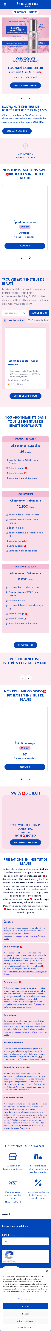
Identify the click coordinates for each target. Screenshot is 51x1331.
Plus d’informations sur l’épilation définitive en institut (24, 1058)
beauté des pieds (33, 1087)
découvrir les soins (17, 131)
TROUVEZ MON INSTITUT (25, 85)
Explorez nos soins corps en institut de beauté (24, 1005)
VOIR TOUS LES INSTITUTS (25, 396)
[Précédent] (21, 257)
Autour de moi (39, 313)
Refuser (25, 1313)
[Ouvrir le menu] (5, 4)
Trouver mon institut (25, 12)
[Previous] (22, 677)
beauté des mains (16, 1087)
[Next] (29, 677)
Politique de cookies (24, 1327)
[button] (47, 1271)
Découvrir (25, 245)
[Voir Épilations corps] (24, 723)
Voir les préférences (25, 1321)
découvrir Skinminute (25, 842)
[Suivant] (30, 257)
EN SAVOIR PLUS (25, 645)
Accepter (25, 1306)
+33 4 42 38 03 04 (20, 380)
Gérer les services (24, 1299)
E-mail (10, 1234)
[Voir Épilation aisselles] (24, 202)
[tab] (14, 320)
